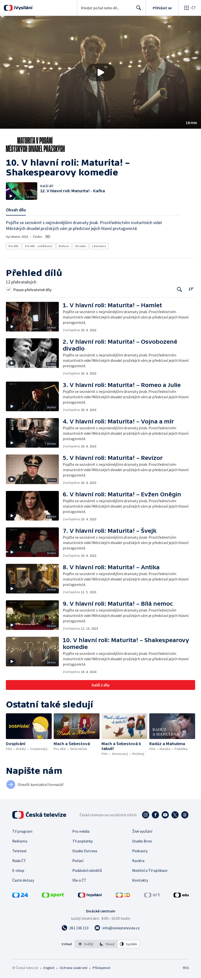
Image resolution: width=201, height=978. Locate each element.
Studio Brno (142, 841)
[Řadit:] (191, 289)
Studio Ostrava (84, 850)
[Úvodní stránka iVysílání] (22, 8)
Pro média (80, 831)
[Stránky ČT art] (152, 896)
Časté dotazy (23, 880)
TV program (22, 831)
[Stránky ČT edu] (181, 896)
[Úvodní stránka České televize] (39, 815)
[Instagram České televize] (146, 815)
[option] (85, 944)
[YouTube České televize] (165, 815)
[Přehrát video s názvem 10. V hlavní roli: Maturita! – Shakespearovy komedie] (100, 72)
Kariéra (138, 860)
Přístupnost (101, 968)
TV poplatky (82, 841)
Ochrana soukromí (73, 968)
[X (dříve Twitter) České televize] (175, 815)
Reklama (19, 841)
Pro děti (14, 246)
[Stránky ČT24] (20, 896)
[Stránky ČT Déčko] (123, 896)
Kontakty (140, 880)
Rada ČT (19, 860)
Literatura (99, 246)
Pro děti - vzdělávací (38, 246)
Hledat (139, 8)
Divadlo (80, 246)
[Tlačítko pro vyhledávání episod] (180, 289)
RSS (186, 968)
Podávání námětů (87, 870)
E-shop (18, 870)
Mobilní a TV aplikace (149, 870)
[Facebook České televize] (155, 815)
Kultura (64, 246)
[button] (100, 72)
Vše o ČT (79, 880)
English (49, 968)
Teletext (19, 850)
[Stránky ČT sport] (53, 896)
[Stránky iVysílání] (90, 896)
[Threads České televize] (185, 815)
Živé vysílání (142, 831)
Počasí (77, 860)
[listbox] (107, 944)
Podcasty (140, 850)
